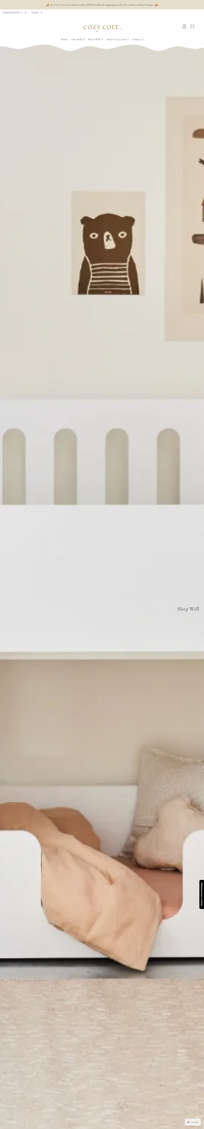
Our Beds (77, 39)
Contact (136, 39)
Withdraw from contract (201, 894)
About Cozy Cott (116, 39)
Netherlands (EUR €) (12, 12)
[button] (78, 39)
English (35, 12)
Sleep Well (94, 39)
